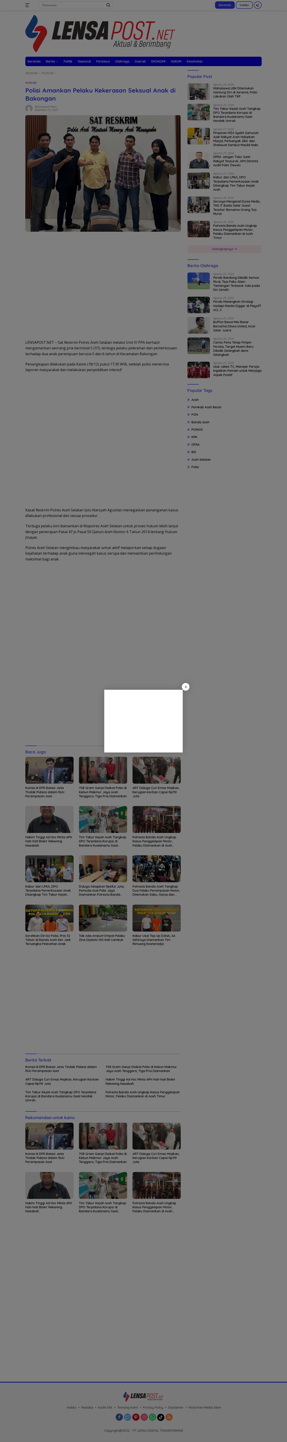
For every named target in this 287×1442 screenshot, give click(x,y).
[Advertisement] (143, 721)
